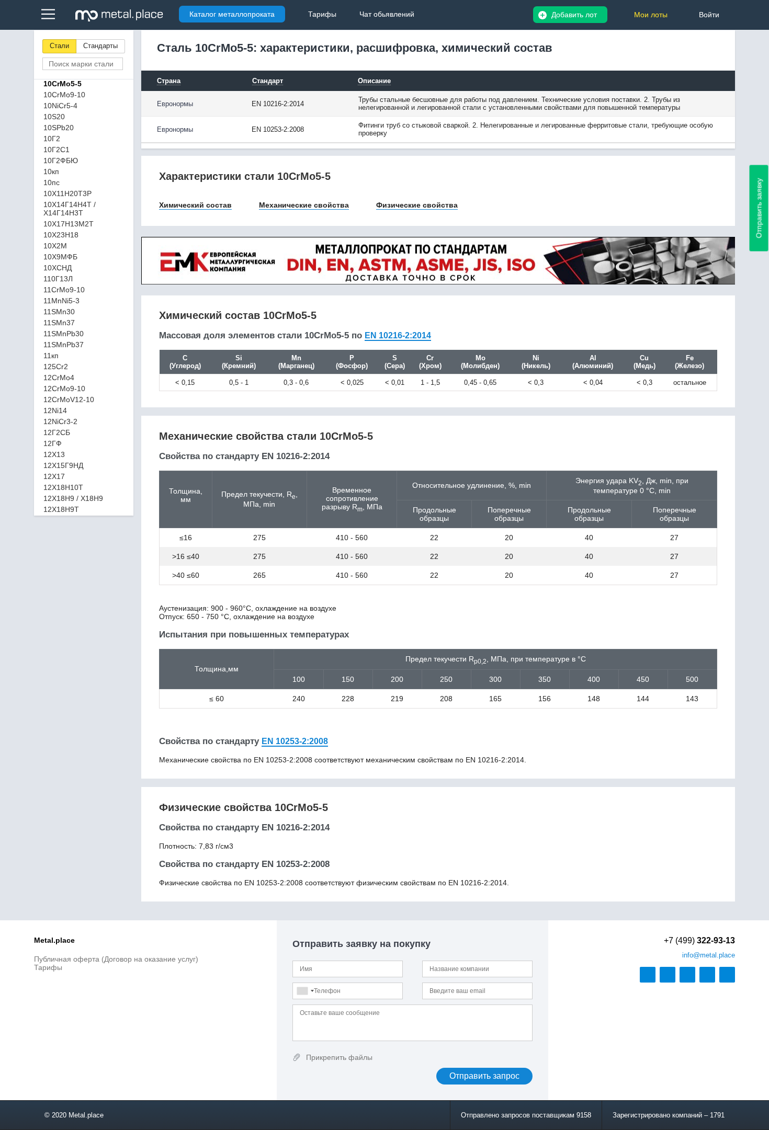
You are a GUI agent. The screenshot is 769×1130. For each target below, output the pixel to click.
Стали (59, 46)
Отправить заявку (759, 208)
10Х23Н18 (60, 235)
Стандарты (100, 46)
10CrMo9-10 (64, 94)
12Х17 (54, 476)
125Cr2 (55, 366)
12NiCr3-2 (60, 421)
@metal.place (708, 955)
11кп (51, 355)
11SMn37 (59, 322)
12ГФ (52, 443)
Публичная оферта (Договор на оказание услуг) (116, 959)
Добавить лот (574, 14)
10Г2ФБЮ (60, 160)
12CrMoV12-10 (68, 399)
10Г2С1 (56, 149)
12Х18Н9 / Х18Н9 (73, 498)
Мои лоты (651, 14)
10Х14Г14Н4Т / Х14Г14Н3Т (69, 208)
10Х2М (55, 246)
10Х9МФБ (60, 257)
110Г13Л (58, 279)
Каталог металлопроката (232, 14)
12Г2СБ (56, 432)
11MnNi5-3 (61, 300)
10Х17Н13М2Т (68, 224)
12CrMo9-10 (64, 388)
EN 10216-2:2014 (398, 335)
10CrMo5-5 (62, 83)
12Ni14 (55, 410)
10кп (51, 171)
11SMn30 (59, 311)
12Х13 (54, 454)
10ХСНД (57, 268)
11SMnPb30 (63, 333)
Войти (709, 14)
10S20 (54, 116)
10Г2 (51, 138)
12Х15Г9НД (63, 465)
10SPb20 (58, 127)
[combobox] (305, 991)
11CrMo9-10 (64, 290)
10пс (51, 182)
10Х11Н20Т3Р (67, 193)
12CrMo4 (58, 377)
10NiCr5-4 (60, 105)
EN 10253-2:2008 (295, 741)
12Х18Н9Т (61, 509)
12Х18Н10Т (63, 487)
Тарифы (48, 967)
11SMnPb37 (63, 344)
